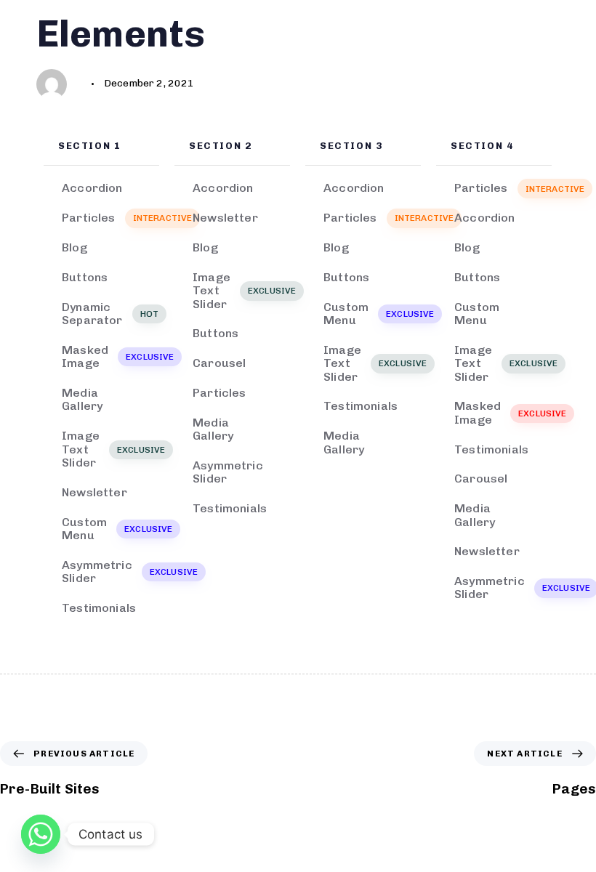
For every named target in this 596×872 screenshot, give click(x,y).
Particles (110, 218)
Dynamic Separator (110, 313)
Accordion (92, 188)
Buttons (85, 277)
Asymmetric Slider (110, 571)
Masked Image (110, 356)
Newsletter (94, 492)
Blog (74, 247)
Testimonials (99, 608)
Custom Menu (110, 528)
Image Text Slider (110, 449)
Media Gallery (82, 399)
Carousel (219, 363)
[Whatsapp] (40, 834)
